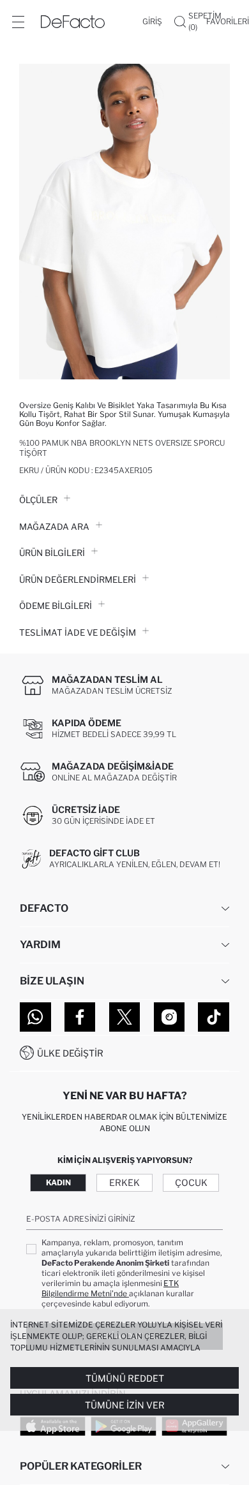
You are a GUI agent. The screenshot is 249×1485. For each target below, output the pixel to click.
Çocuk (191, 1182)
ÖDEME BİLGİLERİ (55, 606)
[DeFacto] (73, 21)
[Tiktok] (213, 1017)
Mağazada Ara (54, 527)
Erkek (124, 1182)
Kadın (58, 1182)
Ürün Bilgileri (52, 553)
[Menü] (18, 21)
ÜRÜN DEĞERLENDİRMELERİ (77, 579)
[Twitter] (124, 1017)
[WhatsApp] (35, 1017)
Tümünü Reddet (125, 1378)
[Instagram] (169, 1017)
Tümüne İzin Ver (125, 1405)
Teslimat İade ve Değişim (77, 632)
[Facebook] (80, 1017)
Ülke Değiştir (70, 1053)
